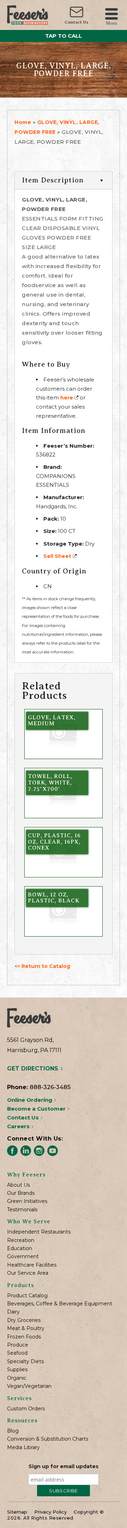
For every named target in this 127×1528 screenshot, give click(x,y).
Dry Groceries (24, 1320)
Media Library (23, 1447)
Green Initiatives (27, 1201)
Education (19, 1248)
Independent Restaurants (39, 1232)
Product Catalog (27, 1295)
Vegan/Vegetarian (29, 1386)
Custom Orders (26, 1408)
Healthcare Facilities (31, 1265)
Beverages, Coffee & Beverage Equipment (59, 1303)
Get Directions (33, 1068)
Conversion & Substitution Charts (47, 1439)
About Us (18, 1185)
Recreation (20, 1240)
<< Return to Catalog (42, 966)
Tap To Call (63, 35)
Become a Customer (37, 1108)
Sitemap (17, 1512)
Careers (19, 1126)
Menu (111, 22)
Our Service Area (27, 1273)
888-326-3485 (50, 1087)
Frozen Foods (24, 1337)
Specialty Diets (25, 1361)
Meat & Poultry (25, 1328)
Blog (13, 1431)
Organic (16, 1378)
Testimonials (22, 1209)
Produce (17, 1345)
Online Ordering (30, 1100)
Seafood (17, 1353)
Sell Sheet (57, 556)
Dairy (13, 1312)
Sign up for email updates (63, 1466)
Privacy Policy (50, 1512)
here (66, 398)
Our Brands (21, 1193)
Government (23, 1256)
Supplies (17, 1369)
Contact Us (76, 22)
